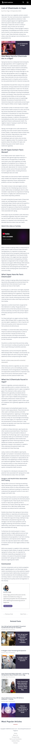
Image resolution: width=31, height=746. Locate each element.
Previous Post (8, 614)
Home (15, 733)
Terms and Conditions (15, 739)
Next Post (24, 614)
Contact (15, 743)
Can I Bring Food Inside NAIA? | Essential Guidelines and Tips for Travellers (13, 626)
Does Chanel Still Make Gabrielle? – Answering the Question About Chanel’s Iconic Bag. (15, 674)
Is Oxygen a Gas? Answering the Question (13, 650)
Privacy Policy (15, 737)
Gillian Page (7, 592)
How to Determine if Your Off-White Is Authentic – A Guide (12, 698)
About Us (15, 735)
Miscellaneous (12, 629)
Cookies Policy (15, 741)
